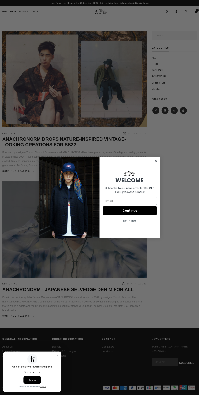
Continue (130, 210)
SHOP (13, 12)
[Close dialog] (156, 161)
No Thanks (130, 220)
